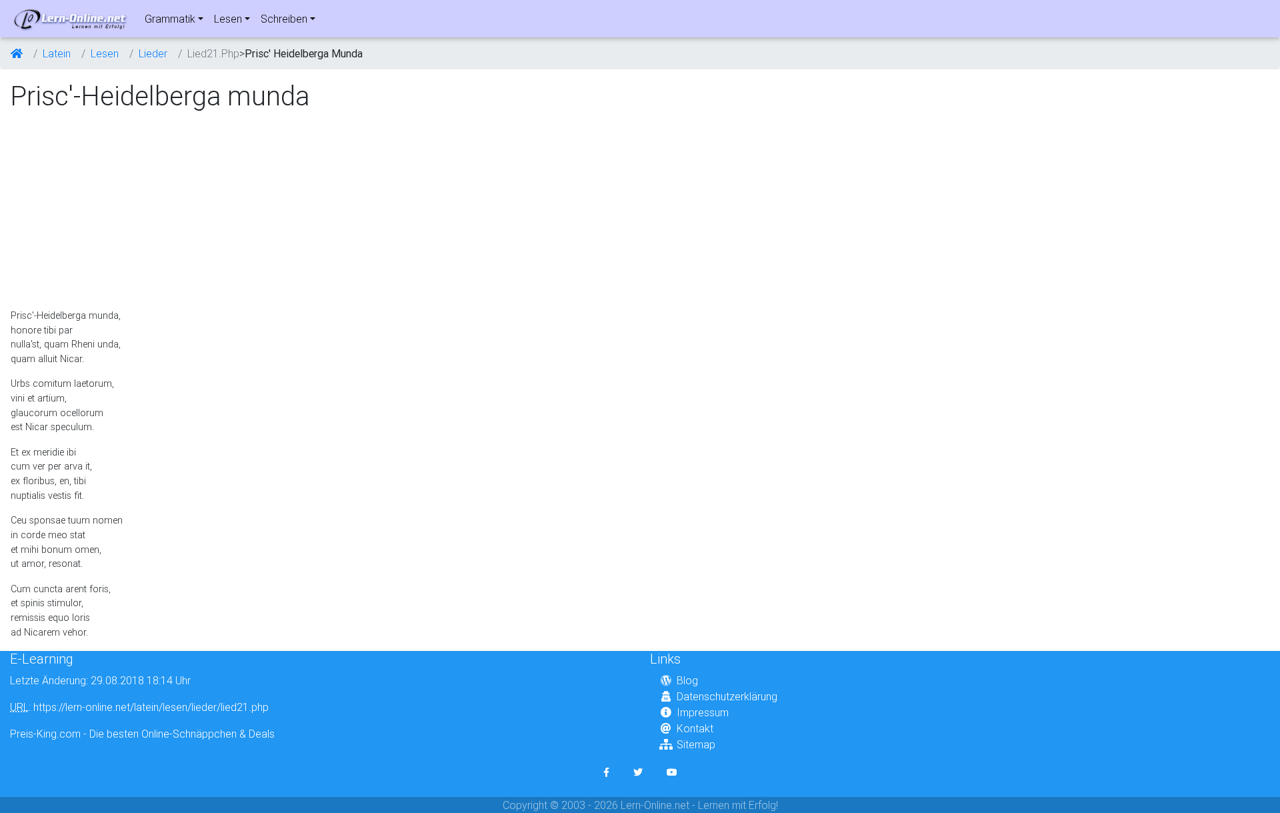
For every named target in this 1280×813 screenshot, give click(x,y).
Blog (687, 680)
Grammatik (170, 18)
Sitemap (696, 744)
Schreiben (284, 18)
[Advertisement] (122, 210)
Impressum (703, 712)
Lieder (153, 53)
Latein (57, 53)
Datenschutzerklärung (727, 696)
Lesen (228, 18)
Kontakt (695, 728)
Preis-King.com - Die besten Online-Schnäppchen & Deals (142, 733)
